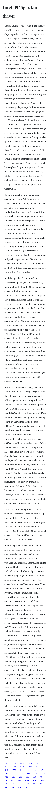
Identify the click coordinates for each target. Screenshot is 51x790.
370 (13, 777)
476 (34, 780)
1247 (6, 763)
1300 (6, 773)
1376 (30, 763)
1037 (6, 777)
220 (36, 770)
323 (28, 773)
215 (26, 787)
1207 (22, 767)
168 (34, 777)
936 (27, 777)
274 (41, 784)
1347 (37, 763)
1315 (14, 767)
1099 (42, 780)
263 (20, 777)
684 (19, 787)
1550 (14, 773)
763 (20, 784)
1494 (27, 780)
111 (21, 770)
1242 (6, 770)
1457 (14, 763)
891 (19, 780)
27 (42, 770)
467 (37, 767)
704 (21, 773)
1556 (14, 770)
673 (44, 767)
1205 (22, 763)
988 (41, 777)
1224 (30, 767)
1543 (6, 767)
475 (5, 784)
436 (5, 780)
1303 (13, 784)
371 (34, 784)
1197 (35, 773)
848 (27, 784)
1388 (43, 773)
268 (5, 787)
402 (12, 780)
